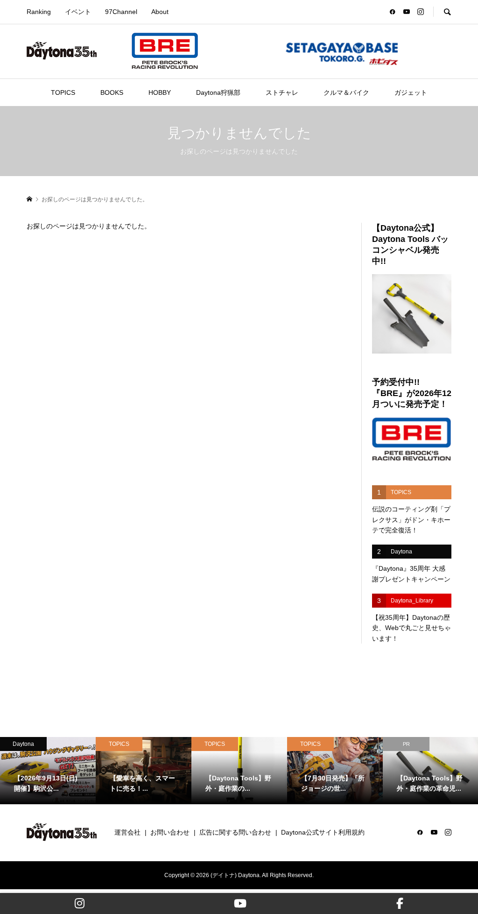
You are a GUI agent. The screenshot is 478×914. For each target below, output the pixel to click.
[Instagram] (79, 903)
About (160, 11)
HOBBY (159, 92)
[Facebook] (399, 903)
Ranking (39, 11)
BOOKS (111, 92)
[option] (48, 770)
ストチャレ (282, 92)
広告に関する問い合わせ (235, 832)
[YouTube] (240, 903)
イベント (78, 11)
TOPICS (63, 92)
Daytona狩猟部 (218, 92)
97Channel (121, 11)
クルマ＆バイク (346, 92)
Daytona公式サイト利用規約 (323, 832)
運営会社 (127, 832)
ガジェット (410, 92)
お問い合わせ (170, 832)
